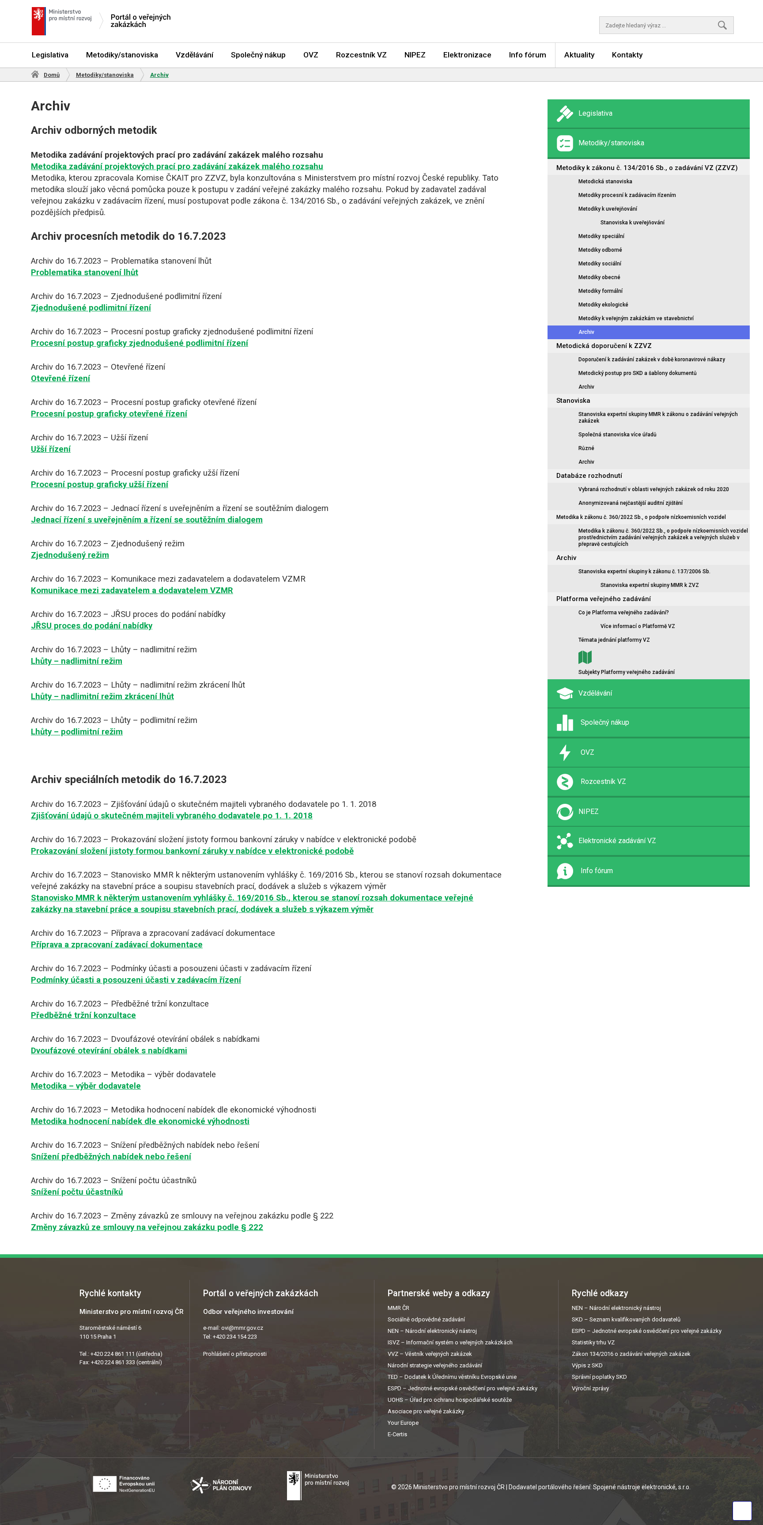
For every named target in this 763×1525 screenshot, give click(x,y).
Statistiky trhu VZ (593, 1342)
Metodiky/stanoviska (122, 54)
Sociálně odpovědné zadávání (426, 1319)
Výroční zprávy (590, 1388)
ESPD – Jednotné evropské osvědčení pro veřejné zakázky (462, 1388)
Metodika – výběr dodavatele (86, 1086)
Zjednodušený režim (70, 555)
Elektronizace (467, 54)
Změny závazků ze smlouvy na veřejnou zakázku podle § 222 (147, 1227)
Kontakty (627, 54)
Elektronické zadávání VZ (617, 840)
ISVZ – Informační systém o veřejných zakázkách (450, 1342)
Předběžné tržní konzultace (83, 1015)
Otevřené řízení (60, 378)
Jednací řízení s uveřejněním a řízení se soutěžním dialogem (147, 520)
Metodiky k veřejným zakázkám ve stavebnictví (636, 318)
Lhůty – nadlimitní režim (76, 661)
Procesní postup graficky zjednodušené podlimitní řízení (139, 343)
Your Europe (403, 1422)
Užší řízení (51, 449)
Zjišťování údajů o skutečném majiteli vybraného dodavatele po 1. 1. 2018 (172, 816)
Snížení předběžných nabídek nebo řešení (111, 1157)
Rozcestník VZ (361, 54)
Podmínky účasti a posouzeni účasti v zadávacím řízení (136, 980)
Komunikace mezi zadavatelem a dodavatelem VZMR (132, 590)
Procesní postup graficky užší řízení (99, 484)
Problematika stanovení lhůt (84, 272)
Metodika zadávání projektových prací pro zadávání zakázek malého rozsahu (177, 166)
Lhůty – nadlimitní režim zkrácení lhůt (102, 696)
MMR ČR (398, 1308)
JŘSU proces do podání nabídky (91, 626)
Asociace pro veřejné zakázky (426, 1411)
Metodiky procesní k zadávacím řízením (627, 195)
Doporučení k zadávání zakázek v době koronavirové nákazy (651, 359)
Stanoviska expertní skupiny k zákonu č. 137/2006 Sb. (644, 571)
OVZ (310, 54)
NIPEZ (415, 54)
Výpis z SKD (587, 1365)
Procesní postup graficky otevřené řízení (109, 414)
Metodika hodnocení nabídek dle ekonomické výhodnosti (140, 1121)
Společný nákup (258, 54)
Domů (52, 75)
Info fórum (527, 54)
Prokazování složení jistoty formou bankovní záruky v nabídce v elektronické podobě (192, 851)
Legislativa (50, 54)
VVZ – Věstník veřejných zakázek (430, 1354)
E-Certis (397, 1434)
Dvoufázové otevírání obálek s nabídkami (109, 1051)
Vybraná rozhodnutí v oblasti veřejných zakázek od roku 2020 (653, 489)
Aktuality (579, 54)
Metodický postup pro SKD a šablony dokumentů (637, 373)
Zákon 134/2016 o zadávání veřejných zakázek (631, 1354)
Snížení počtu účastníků (77, 1192)
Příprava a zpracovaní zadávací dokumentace (117, 945)
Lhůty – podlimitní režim (77, 732)
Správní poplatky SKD (599, 1377)
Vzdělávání (194, 54)
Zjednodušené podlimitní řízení (91, 308)
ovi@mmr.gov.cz (242, 1327)
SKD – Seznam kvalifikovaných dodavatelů (626, 1319)
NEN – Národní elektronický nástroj (432, 1331)
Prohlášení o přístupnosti (235, 1354)
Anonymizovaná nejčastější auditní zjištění (630, 503)
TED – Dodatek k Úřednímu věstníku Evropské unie (452, 1377)
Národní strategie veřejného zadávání (435, 1365)
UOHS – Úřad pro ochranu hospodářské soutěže (450, 1399)
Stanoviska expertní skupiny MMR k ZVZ (650, 585)
